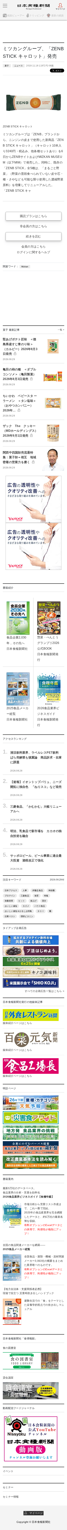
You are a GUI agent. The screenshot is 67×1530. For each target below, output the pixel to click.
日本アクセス (11, 890)
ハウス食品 (39, 906)
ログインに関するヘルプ (33, 252)
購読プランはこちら (33, 216)
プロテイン (10, 896)
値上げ (33, 901)
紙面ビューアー (16, 15)
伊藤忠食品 (37, 890)
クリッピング (36, 15)
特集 (46, 896)
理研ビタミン (27, 916)
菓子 (7, 66)
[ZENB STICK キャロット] (33, 101)
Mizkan (24, 266)
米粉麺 (51, 890)
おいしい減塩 (11, 906)
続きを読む (33, 236)
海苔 (36, 896)
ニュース (18, 66)
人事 (25, 890)
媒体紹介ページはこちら (17, 1023)
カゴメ (26, 906)
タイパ (40, 911)
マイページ (35, 1513)
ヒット (21, 901)
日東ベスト (10, 916)
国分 (44, 901)
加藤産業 (9, 901)
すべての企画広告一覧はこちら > (44, 991)
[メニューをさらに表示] (5, 5)
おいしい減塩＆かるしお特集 (18, 911)
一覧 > (61, 329)
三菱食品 (25, 896)
